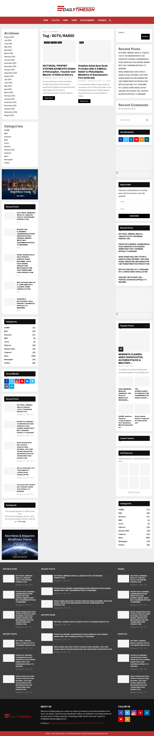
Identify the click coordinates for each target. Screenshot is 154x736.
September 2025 (10, 73)
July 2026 (8, 40)
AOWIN (7, 130)
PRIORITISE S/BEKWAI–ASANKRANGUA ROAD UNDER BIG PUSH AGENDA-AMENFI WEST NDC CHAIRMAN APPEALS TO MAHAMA (26, 237)
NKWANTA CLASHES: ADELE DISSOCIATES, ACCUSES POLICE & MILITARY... (131, 358)
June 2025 (8, 83)
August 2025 (9, 76)
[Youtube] (121, 719)
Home (45, 20)
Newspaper (8, 160)
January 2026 (9, 60)
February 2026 (9, 57)
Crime (74, 20)
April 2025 (8, 89)
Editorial (47, 42)
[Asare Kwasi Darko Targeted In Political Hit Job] (142, 409)
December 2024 (10, 102)
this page (22, 521)
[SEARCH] (147, 120)
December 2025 (10, 63)
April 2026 (8, 50)
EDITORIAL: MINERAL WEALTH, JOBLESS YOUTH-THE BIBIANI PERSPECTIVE (26, 216)
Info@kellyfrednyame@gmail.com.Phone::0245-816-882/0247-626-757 (77, 723)
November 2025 (10, 66)
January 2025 (9, 99)
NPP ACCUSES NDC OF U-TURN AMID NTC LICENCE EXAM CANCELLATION (26, 285)
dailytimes (48, 78)
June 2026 (8, 44)
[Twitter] (127, 712)
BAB (6, 133)
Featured (53, 42)
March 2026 (8, 53)
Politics (56, 20)
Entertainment (87, 20)
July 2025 (8, 79)
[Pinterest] (140, 712)
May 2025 (8, 86)
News (65, 20)
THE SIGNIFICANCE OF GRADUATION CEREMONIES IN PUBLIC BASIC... (142, 393)
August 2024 (9, 115)
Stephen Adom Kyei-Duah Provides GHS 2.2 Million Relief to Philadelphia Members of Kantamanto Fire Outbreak (93, 71)
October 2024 (9, 109)
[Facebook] (121, 712)
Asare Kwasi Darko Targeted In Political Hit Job (142, 419)
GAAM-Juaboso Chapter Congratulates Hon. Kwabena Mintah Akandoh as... (126, 421)
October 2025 (9, 70)
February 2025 (9, 96)
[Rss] (127, 719)
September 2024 (10, 112)
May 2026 (8, 47)
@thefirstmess (134, 492)
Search (121, 32)
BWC (6, 140)
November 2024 (10, 106)
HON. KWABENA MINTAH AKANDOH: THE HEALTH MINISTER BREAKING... (125, 394)
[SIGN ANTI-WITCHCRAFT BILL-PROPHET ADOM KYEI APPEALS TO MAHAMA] (10, 302)
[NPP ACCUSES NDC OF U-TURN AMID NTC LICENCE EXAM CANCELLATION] (10, 285)
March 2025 (8, 92)
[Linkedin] (147, 712)
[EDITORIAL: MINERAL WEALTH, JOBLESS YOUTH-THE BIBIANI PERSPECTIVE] (10, 215)
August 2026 (9, 37)
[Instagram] (134, 712)
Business (102, 20)
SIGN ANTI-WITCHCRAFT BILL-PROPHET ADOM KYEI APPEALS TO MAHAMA (26, 303)
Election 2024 (9, 150)
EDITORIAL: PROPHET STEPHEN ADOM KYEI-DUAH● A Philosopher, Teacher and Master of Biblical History (59, 70)
